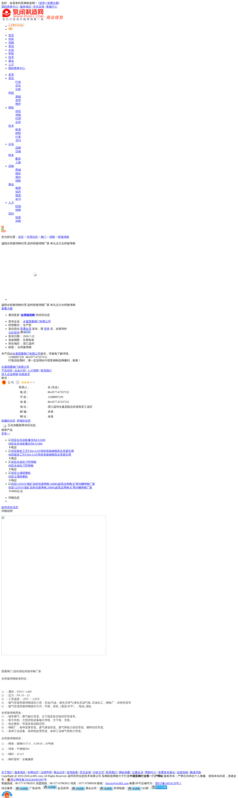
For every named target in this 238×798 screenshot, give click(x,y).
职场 (18, 206)
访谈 (18, 151)
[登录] (42, 3)
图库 (18, 158)
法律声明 (46, 772)
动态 (18, 191)
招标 (18, 180)
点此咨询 (14, 332)
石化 (18, 85)
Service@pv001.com (117, 783)
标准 (18, 129)
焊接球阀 (63, 236)
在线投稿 (182, 772)
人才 (11, 64)
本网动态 (33, 772)
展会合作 (59, 772)
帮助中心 (150, 772)
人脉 (18, 162)
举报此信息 (24, 420)
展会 (11, 60)
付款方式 (98, 772)
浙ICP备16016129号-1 (168, 783)
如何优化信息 (9, 507)
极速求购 (195, 772)
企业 (11, 49)
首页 (11, 35)
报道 (18, 195)
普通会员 (25, 328)
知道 (18, 217)
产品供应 (7, 370)
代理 (18, 118)
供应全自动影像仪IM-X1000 (25, 443)
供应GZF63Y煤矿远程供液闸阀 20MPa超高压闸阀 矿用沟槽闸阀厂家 (50, 487)
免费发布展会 (166, 772)
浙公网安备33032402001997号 (28, 779)
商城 (18, 169)
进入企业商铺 (9, 374)
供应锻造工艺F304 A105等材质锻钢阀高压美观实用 (39, 454)
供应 (11, 38)
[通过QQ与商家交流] (25, 332)
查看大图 (7, 308)
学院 (11, 53)
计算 (18, 136)
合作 (18, 122)
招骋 (18, 209)
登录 (46, 328)
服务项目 (25, 6)
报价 (18, 173)
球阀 (52, 236)
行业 (18, 81)
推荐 (18, 188)
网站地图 (124, 772)
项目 (18, 177)
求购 (11, 42)
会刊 (18, 198)
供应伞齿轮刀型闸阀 (20, 465)
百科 (11, 213)
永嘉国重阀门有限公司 (37, 321)
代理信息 (32, 236)
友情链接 (72, 772)
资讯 (11, 46)
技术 (11, 57)
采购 (11, 166)
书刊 (18, 140)
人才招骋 (33, 370)
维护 (18, 103)
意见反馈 (38, 6)
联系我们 (46, 370)
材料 (18, 133)
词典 (18, 220)
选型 (18, 100)
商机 (11, 107)
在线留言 (24, 374)
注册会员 (137, 772)
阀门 (43, 236)
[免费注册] (52, 3)
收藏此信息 (8, 420)
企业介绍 (20, 370)
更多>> (5, 433)
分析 (18, 89)
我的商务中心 (9, 6)
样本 (11, 155)
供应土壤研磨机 (18, 476)
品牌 (18, 147)
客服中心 (51, 6)
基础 (18, 96)
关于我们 (7, 772)
